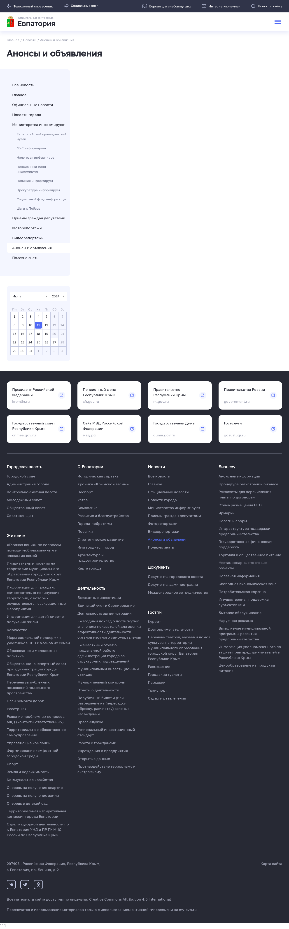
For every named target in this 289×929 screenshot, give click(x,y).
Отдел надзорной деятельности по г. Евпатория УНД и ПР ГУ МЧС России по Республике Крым (38, 829)
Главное (19, 95)
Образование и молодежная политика (32, 653)
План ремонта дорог (25, 701)
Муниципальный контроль (101, 682)
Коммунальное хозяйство (30, 779)
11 (38, 325)
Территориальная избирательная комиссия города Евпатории (36, 814)
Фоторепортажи (27, 228)
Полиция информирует (35, 181)
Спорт (12, 764)
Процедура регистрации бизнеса (248, 484)
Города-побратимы (94, 523)
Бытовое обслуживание (240, 612)
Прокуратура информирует (38, 190)
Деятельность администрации (104, 613)
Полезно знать (25, 257)
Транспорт (157, 690)
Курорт (154, 621)
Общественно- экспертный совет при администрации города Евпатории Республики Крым (36, 669)
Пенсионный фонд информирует (31, 169)
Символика (87, 507)
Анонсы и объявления (32, 248)
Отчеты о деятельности (98, 690)
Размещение (159, 666)
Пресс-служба (90, 722)
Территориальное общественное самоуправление (36, 732)
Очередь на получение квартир (35, 787)
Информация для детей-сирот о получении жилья (35, 619)
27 (54, 342)
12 (46, 325)
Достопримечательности (170, 629)
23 (22, 342)
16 (22, 334)
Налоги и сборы (233, 521)
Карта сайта (271, 863)
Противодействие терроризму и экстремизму (106, 769)
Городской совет (22, 476)
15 (14, 334)
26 (46, 342)
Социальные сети (84, 5)
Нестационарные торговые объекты (243, 565)
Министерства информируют (38, 124)
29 (14, 351)
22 (14, 342)
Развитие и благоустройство (103, 515)
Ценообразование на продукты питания (247, 668)
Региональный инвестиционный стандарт (106, 732)
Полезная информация (239, 576)
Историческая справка (98, 476)
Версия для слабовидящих (170, 6)
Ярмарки (227, 513)
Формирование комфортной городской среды (32, 753)
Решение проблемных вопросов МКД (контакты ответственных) (36, 719)
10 (30, 325)
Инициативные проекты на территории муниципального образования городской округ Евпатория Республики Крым (34, 571)
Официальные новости (32, 104)
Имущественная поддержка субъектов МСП (244, 602)
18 (38, 334)
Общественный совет (26, 507)
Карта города (89, 568)
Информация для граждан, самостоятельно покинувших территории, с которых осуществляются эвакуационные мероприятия (36, 598)
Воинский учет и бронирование (106, 605)
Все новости (23, 85)
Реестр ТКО (17, 709)
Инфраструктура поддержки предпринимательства (244, 531)
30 (22, 351)
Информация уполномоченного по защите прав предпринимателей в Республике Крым (250, 652)
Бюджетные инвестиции (99, 597)
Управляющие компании (29, 743)
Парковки (156, 682)
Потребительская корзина (242, 591)
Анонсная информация (239, 476)
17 (30, 334)
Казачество (17, 630)
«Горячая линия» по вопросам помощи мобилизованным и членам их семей (34, 550)
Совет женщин (20, 515)
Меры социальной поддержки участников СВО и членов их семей (38, 640)
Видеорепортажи (28, 238)
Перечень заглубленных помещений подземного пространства (28, 687)
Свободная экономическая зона (248, 583)
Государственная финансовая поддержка (245, 544)
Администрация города (28, 484)
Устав (82, 500)
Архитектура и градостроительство (95, 558)
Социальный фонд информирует (42, 199)
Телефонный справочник (33, 6)
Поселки (85, 531)
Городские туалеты (165, 674)
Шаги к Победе (28, 208)
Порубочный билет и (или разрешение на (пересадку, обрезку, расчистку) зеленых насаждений (103, 705)
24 (30, 342)
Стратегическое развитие (100, 539)
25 (38, 342)
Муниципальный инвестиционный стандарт (108, 671)
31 (30, 351)
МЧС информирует (31, 148)
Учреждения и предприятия (102, 750)
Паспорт (85, 492)
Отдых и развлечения (167, 698)
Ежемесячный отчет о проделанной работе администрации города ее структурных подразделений (103, 653)
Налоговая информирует (36, 157)
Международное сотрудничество (178, 592)
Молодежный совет (24, 500)
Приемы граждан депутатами (38, 218)
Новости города (26, 114)
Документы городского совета (175, 576)
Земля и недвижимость (28, 771)
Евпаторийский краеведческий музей (41, 136)
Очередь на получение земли (33, 795)
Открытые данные (93, 758)
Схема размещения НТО (240, 505)
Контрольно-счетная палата (32, 492)
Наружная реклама (236, 620)
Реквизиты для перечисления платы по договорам (245, 494)
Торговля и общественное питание (250, 555)
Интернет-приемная (224, 6)
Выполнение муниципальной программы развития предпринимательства (245, 633)
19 (46, 334)
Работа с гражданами (96, 743)
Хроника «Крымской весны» (103, 484)
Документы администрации (173, 584)
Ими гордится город (95, 547)
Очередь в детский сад (27, 803)
